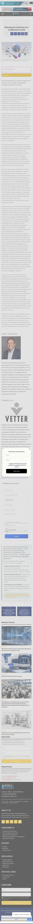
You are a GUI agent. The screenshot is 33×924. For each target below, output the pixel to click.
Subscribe (16, 471)
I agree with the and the (17, 465)
